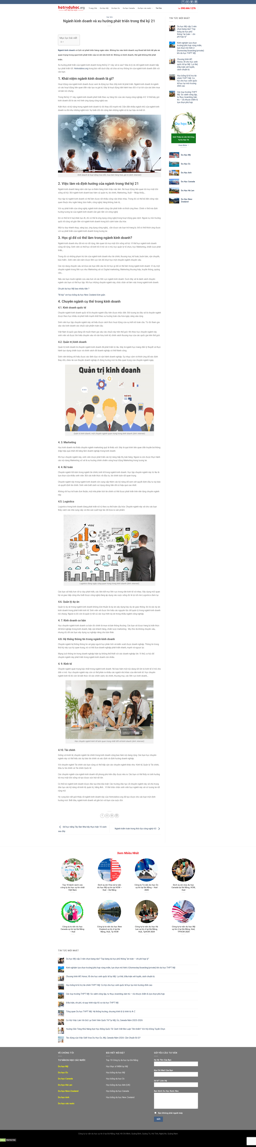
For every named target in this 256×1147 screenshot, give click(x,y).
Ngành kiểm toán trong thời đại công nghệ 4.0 (136, 828)
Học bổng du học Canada (117, 1091)
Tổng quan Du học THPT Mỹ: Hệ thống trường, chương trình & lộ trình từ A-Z (100, 1011)
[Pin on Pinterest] (112, 816)
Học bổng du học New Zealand (120, 1097)
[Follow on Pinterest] (192, 2)
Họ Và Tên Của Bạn (162, 1060)
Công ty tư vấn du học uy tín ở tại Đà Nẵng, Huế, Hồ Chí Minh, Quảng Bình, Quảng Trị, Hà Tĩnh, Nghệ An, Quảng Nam (128, 1134)
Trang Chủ (93, 8)
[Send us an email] (187, 2)
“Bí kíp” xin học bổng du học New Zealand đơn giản (81, 295)
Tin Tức (159, 8)
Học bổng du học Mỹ (115, 1072)
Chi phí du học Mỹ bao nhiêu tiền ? (73, 288)
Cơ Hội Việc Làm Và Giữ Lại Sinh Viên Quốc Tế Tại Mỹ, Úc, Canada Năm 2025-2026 (104, 1020)
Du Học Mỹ (104, 8)
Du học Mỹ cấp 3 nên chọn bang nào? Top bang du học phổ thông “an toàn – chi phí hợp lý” (187, 31)
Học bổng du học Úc (115, 1078)
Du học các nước (144, 8)
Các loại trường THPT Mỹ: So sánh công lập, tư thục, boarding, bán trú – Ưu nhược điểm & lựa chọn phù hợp (187, 97)
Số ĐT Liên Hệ (160, 1081)
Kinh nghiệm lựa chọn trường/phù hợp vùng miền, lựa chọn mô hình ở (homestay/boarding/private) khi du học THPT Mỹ (190, 48)
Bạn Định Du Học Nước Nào (166, 1091)
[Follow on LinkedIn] (196, 2)
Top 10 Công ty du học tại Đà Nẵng (122, 1060)
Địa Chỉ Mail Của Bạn (163, 1070)
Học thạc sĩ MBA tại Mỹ (117, 1066)
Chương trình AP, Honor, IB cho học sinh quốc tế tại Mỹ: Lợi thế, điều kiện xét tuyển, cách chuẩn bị (187, 64)
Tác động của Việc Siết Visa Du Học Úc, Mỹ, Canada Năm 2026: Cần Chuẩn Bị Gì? (103, 1037)
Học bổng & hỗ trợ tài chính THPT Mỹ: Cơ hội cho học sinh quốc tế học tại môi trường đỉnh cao (187, 80)
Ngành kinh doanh (66, 50)
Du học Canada (129, 8)
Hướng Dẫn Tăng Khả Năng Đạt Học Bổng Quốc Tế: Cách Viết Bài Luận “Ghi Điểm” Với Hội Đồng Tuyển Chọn (115, 1029)
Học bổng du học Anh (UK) (118, 1085)
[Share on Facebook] (102, 816)
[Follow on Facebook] (183, 2)
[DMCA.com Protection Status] (8, 1140)
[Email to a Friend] (107, 816)
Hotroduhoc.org (81, 68)
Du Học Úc (115, 8)
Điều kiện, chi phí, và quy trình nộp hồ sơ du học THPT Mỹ (92, 1002)
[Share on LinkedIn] (117, 816)
